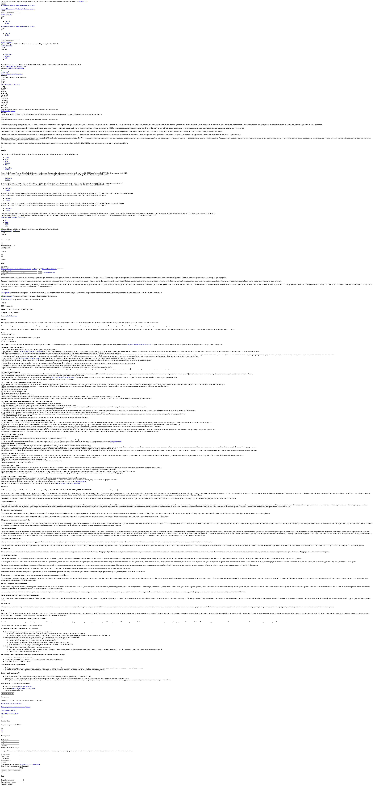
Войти (10, 784)
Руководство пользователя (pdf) (11, 703)
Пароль (3, 782)
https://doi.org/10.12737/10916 (10, 84)
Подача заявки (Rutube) (8, 710)
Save (8, 247)
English (7, 23)
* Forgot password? (49, 272)
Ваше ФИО (4, 739)
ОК (21, 768)
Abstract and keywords (8, 111)
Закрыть (4, 770)
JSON (6, 224)
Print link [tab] (7, 170)
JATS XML (16, 231)
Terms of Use (83, 1)
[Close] (1, 147)
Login (40, 272)
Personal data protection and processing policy (22, 269)
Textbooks (19, 5)
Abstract (7, 56)
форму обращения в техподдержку (23, 688)
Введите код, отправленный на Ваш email (15, 766)
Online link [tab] (8, 168)
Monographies (11, 5)
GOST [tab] (7, 157)
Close (3, 247)
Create (9, 270)
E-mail (3, 756)
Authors (32, 5)
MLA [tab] (6, 159)
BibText (3, 217)
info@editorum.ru (11, 316)
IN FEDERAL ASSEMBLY (15, 68)
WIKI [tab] (6, 164)
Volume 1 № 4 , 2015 (20, 66)
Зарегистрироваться (14, 770)
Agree (3, 3)
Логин (3, 780)
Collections (26, 5)
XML (6, 222)
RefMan (14, 217)
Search (3, 11)
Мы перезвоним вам (7, 693)
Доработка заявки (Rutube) (9, 713)
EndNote (9, 217)
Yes (2, 730)
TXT (6, 226)
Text (6, 58)
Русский (7, 21)
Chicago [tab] (7, 163)
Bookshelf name (6, 245)
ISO (6, 220)
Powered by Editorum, (49, 269)
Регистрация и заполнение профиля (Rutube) (16, 707)
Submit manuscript (6, 14)
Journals (3, 5)
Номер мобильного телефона (10, 747)
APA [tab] (6, 161)
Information (8, 54)
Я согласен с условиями (11, 764)
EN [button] (2, 18)
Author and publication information (12, 74)
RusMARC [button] (21, 217)
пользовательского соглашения (29, 764)
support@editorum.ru (25, 686)
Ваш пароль (5, 758)
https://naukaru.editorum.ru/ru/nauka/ (139, 344)
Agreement (4, 269)
